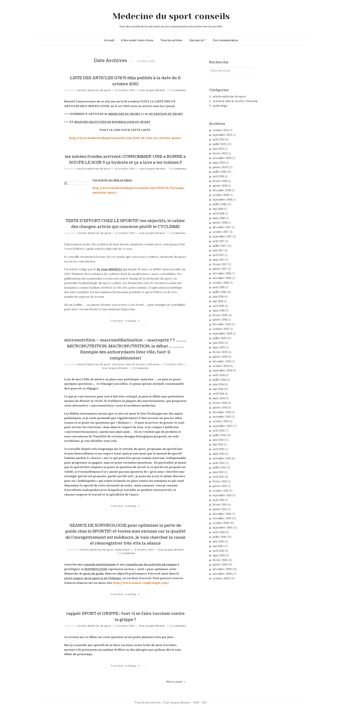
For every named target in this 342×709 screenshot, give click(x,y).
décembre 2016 (222, 273)
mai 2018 (218, 208)
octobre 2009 (221, 578)
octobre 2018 (221, 195)
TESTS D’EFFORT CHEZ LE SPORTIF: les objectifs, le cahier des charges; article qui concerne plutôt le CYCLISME (125, 224)
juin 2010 (218, 541)
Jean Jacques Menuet (152, 90)
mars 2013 (219, 453)
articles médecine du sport (94, 90)
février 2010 (220, 560)
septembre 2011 (222, 495)
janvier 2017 (220, 268)
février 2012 (220, 481)
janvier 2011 (220, 509)
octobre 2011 (220, 490)
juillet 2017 (219, 245)
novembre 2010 (222, 518)
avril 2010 (218, 550)
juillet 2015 (219, 338)
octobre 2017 (221, 231)
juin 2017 (218, 250)
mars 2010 (219, 555)
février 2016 (220, 315)
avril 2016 (218, 306)
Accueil (109, 40)
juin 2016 (218, 296)
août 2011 (218, 500)
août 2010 (219, 532)
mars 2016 (219, 310)
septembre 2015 (222, 333)
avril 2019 (218, 176)
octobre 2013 (221, 421)
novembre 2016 (222, 278)
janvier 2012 (220, 486)
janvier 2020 (220, 167)
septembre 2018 (222, 199)
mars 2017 (219, 259)
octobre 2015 (221, 329)
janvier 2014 (220, 407)
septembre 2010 (222, 527)
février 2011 (220, 504)
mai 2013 (218, 444)
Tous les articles (171, 40)
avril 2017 (218, 255)
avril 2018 (218, 213)
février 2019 (220, 181)
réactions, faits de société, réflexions (136, 364)
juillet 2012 (219, 467)
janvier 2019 (220, 185)
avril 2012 (218, 476)
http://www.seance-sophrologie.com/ (141, 583)
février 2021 (220, 153)
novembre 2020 (222, 158)
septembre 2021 (222, 134)
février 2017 (220, 264)
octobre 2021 (221, 130)
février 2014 (220, 403)
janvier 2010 (220, 564)
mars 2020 (219, 162)
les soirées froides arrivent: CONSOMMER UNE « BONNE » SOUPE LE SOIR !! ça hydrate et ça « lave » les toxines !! (125, 160)
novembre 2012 (222, 458)
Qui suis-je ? (197, 40)
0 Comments (178, 90)
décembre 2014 (222, 361)
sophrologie (122, 549)
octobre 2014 (221, 366)
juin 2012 (218, 472)
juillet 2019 (219, 171)
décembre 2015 (222, 324)
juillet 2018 (219, 204)
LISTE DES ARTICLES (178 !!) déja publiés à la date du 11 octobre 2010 (125, 81)
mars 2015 (219, 347)
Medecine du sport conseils (171, 16)
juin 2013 (218, 439)
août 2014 (219, 375)
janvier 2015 (220, 356)
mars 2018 (219, 218)
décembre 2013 (222, 412)
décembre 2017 (222, 227)
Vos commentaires (225, 40)
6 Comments (141, 368)
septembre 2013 (222, 426)
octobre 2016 (221, 282)
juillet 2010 (219, 536)
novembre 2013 (222, 416)
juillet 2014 (219, 379)
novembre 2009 (222, 573)
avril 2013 (218, 449)
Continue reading (125, 320)
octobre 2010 (221, 523)
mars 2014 (219, 398)
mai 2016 (218, 301)
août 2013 (218, 430)
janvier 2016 (220, 319)
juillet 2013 (219, 435)
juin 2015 (218, 342)
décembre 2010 (222, 513)
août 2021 (219, 139)
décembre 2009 (222, 569)
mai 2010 (218, 546)
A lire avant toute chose (137, 40)
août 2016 (219, 287)
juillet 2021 (219, 144)
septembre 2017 (222, 236)
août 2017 (219, 241)
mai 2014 (218, 389)
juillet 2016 (219, 292)
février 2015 (220, 352)
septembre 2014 (222, 370)
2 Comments (178, 233)
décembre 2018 (222, 190)
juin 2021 (218, 148)
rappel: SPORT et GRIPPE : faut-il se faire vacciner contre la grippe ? (125, 616)
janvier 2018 (220, 222)
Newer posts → (175, 681)
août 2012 (219, 463)
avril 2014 (218, 393)
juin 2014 (218, 384)
